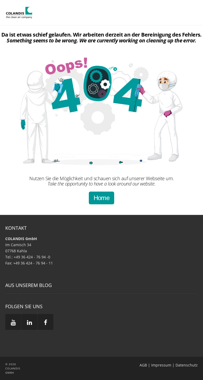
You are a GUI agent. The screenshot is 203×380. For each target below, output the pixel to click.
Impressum (161, 365)
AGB (143, 365)
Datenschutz (187, 365)
